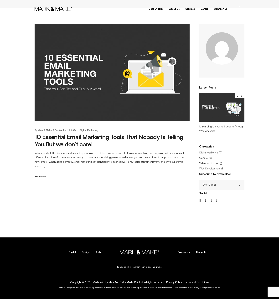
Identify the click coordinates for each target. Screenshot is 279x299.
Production (184, 252)
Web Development (210, 168)
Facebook (122, 266)
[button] (242, 95)
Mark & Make (45, 130)
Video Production (209, 163)
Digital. (72, 252)
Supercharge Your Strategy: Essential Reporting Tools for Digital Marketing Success (231, 131)
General (203, 157)
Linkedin (146, 266)
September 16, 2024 (65, 130)
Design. (86, 252)
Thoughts (201, 252)
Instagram (135, 266)
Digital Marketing (88, 130)
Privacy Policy (174, 282)
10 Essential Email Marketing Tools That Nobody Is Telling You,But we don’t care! (109, 140)
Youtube (157, 266)
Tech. (98, 252)
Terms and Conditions (196, 282)
